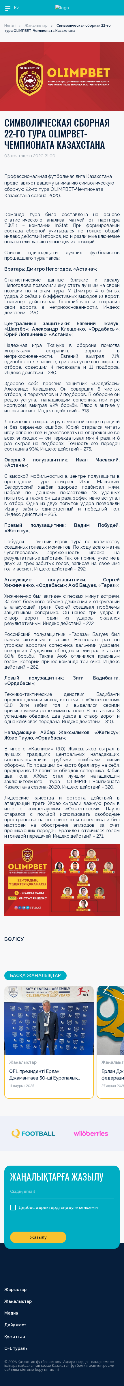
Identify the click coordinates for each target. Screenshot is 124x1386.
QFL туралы (16, 1348)
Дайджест (15, 1325)
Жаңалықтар (36, 26)
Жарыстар (15, 1289)
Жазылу (38, 1237)
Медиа (11, 1313)
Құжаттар (14, 1336)
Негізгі (10, 26)
